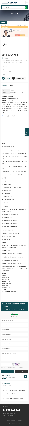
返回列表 (6, 306)
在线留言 (10, 85)
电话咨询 (26, 134)
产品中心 (3, 22)
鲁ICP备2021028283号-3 (16, 420)
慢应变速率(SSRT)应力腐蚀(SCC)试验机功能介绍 (15, 390)
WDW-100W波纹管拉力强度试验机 (16, 309)
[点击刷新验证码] (16, 364)
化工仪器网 (17, 423)
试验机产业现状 (7, 396)
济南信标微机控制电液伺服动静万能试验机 (13, 398)
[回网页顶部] (27, 129)
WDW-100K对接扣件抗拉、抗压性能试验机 (17, 303)
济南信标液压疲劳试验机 (9, 393)
